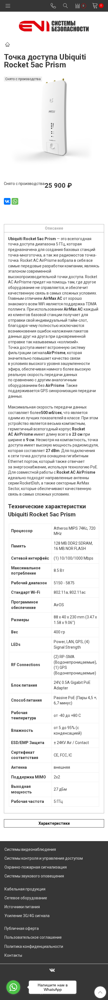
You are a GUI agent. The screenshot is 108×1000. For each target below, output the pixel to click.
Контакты (13, 955)
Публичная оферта (21, 928)
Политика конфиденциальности (33, 946)
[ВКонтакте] (7, 201)
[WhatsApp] (15, 201)
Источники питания (22, 907)
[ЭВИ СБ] (54, 25)
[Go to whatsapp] (13, 987)
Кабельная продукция (24, 889)
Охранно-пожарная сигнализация (35, 867)
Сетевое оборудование (25, 898)
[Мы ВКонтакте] (52, 970)
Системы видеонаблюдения (30, 849)
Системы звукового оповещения (34, 876)
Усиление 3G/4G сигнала (27, 915)
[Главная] (7, 45)
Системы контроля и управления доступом (43, 858)
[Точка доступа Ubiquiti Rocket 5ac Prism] (54, 122)
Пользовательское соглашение (33, 937)
